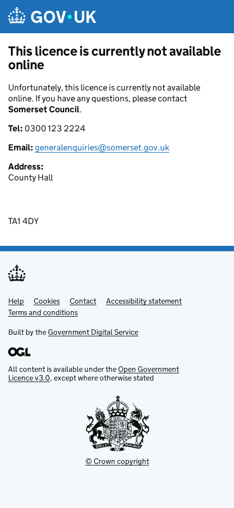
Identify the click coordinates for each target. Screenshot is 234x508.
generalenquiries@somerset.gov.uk (102, 147)
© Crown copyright (117, 461)
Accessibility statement (144, 301)
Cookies (47, 301)
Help (16, 301)
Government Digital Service (93, 332)
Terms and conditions (43, 312)
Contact (83, 301)
